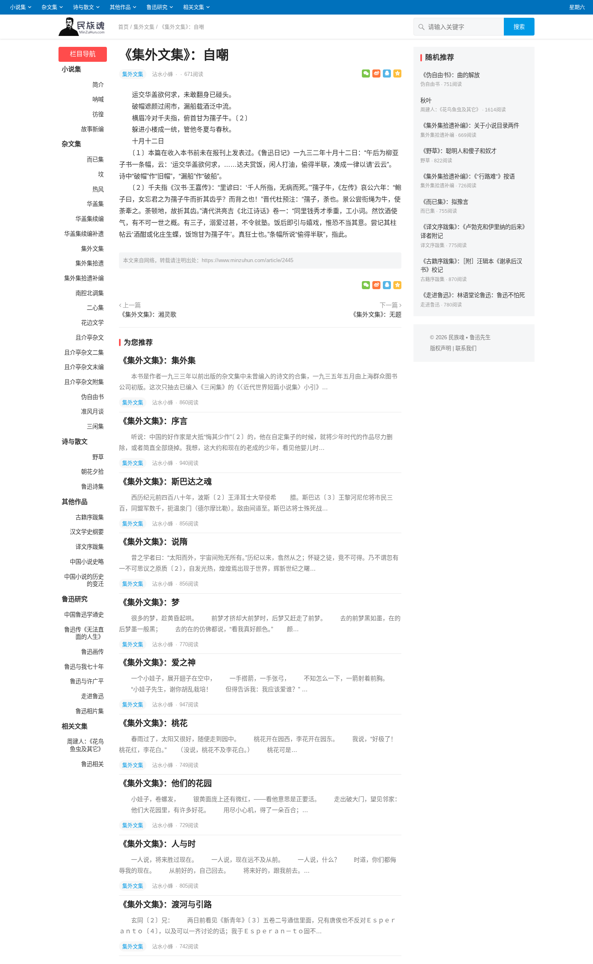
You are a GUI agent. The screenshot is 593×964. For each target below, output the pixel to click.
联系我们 (465, 348)
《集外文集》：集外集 (157, 360)
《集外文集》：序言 (153, 421)
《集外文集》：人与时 (157, 844)
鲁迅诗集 (92, 486)
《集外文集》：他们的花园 (165, 783)
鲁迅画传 (92, 652)
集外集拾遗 (89, 263)
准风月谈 (92, 411)
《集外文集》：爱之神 (157, 662)
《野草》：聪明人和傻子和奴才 (458, 151)
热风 (98, 189)
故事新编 (92, 129)
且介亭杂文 (89, 337)
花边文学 (92, 322)
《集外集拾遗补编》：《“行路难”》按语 (467, 176)
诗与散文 (83, 7)
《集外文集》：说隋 (153, 542)
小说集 (18, 7)
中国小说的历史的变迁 (84, 580)
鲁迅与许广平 (87, 681)
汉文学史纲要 (87, 532)
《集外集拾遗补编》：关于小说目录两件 (469, 125)
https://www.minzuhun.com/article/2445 (247, 260)
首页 (123, 27)
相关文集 (193, 7)
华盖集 (95, 204)
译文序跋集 (89, 547)
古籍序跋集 (89, 517)
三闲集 (95, 426)
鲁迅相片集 (89, 711)
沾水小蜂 (163, 74)
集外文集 (144, 27)
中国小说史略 (87, 562)
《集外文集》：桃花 (153, 723)
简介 (98, 85)
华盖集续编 (89, 219)
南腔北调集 (89, 293)
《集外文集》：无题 (375, 314)
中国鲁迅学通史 (84, 614)
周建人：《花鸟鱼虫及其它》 (85, 745)
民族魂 (456, 337)
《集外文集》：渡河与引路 (165, 904)
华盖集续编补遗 (84, 234)
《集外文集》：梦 (149, 602)
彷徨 (98, 114)
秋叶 (426, 100)
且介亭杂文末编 (84, 367)
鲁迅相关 (92, 764)
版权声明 (440, 348)
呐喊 (98, 99)
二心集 (95, 308)
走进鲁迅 (92, 696)
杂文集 (49, 7)
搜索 (519, 26)
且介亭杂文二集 (84, 352)
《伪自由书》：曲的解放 (450, 75)
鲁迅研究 (156, 7)
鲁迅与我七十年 (84, 667)
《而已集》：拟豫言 (444, 202)
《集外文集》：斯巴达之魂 (165, 481)
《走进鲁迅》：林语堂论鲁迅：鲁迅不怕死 (472, 295)
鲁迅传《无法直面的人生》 (84, 633)
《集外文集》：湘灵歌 (147, 314)
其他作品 (120, 7)
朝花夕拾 (92, 471)
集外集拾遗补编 (84, 278)
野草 (98, 457)
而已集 (95, 159)
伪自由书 (92, 397)
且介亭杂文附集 (84, 382)
